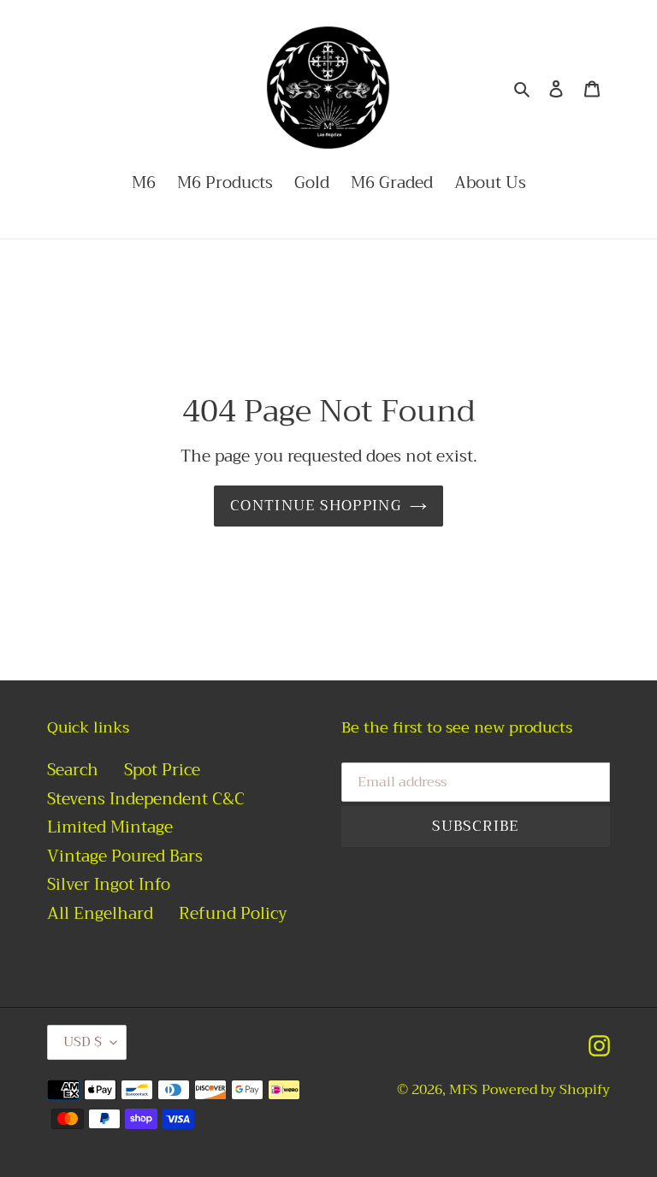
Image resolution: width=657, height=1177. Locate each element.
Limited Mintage (110, 827)
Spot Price (162, 770)
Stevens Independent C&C (146, 799)
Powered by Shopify (546, 1090)
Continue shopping (315, 505)
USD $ (82, 1042)
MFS (463, 1090)
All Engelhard (100, 913)
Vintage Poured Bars (125, 856)
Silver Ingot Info (108, 884)
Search (72, 770)
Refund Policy (233, 913)
